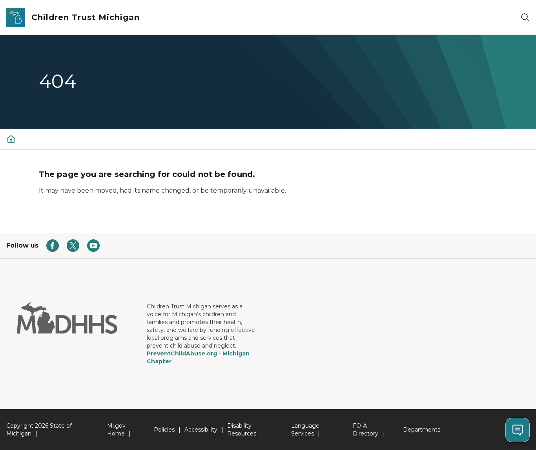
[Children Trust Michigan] (11, 138)
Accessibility (200, 429)
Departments (421, 429)
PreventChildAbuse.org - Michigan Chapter (198, 357)
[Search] (525, 17)
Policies (164, 429)
